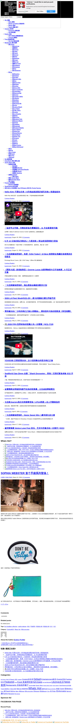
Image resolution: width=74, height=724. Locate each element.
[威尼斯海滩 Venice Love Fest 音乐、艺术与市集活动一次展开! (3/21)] (24, 469)
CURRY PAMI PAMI (6, 477)
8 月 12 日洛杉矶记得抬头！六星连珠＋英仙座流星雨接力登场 (31, 241)
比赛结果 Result (16, 171)
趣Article (69, 691)
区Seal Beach (16, 134)
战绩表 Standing (17, 173)
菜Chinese (15, 49)
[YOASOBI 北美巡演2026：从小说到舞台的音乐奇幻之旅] (21, 460)
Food (15, 682)
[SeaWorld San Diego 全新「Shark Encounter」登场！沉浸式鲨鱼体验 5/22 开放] (28, 462)
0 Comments (26, 201)
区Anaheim (15, 75)
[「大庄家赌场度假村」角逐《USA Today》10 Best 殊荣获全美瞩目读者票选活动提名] (29, 449)
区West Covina (16, 145)
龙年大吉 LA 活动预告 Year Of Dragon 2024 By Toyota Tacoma (23, 188)
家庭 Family (60, 689)
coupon (20, 679)
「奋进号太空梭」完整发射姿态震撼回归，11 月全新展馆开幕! (31, 228)
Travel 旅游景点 (5, 689)
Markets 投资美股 (13, 184)
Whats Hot (17, 629)
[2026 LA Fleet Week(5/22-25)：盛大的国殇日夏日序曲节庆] (22, 455)
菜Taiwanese (16, 67)
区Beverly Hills (16, 79)
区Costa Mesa (16, 91)
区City (10, 72)
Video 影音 (13, 689)
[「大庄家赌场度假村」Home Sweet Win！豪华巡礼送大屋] (21, 467)
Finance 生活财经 (10, 183)
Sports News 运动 (10, 162)
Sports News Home (47, 685)
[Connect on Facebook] (44, 722)
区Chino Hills (16, 88)
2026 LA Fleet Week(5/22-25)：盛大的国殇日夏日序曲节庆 (30, 298)
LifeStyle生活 (57, 682)
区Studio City (16, 136)
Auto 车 (8, 679)
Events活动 (61, 679)
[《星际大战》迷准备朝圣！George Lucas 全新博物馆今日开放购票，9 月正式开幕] (28, 451)
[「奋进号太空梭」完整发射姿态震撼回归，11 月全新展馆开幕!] (23, 446)
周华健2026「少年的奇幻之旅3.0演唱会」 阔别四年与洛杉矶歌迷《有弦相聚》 (38, 311)
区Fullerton (15, 98)
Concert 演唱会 (12, 37)
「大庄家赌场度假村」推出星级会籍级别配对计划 (26, 285)
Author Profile (19, 640)
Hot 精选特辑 (8, 159)
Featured (9, 682)
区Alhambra (15, 74)
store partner (56, 685)
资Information (61, 691)
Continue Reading (9, 198)
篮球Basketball (12, 174)
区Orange (15, 122)
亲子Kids (53, 691)
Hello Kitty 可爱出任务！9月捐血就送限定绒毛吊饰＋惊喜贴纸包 (32, 192)
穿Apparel (36, 691)
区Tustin (14, 140)
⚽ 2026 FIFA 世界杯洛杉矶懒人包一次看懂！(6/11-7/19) (29, 324)
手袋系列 (32, 626)
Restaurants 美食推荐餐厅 (17, 685)
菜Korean (15, 60)
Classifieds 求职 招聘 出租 (12, 161)
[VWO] (26, 11)
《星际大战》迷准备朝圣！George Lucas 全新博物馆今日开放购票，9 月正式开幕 (33, 661)
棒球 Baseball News (14, 179)
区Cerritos (15, 86)
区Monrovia (15, 117)
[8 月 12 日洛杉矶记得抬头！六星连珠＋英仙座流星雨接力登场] (23, 448)
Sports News (39, 685)
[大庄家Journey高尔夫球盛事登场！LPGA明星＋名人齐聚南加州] (23, 465)
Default (37, 679)
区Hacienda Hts (16, 103)
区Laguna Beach (17, 107)
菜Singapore (16, 65)
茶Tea (10, 148)
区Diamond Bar (16, 93)
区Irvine (14, 105)
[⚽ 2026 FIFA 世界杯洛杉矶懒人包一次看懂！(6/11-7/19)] (21, 458)
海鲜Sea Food (16, 63)
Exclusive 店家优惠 (14, 30)
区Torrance (15, 138)
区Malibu (15, 115)
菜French (15, 53)
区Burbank (15, 84)
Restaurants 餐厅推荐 (11, 42)
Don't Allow (40, 11)
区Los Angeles (16, 114)
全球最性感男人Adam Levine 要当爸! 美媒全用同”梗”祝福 (17, 644)
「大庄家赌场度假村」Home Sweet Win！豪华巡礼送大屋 (30, 415)
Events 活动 (8, 34)
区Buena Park (16, 82)
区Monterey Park (17, 119)
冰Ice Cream (12, 152)
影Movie (68, 689)
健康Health (45, 689)
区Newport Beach (17, 121)
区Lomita (15, 112)
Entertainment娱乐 (48, 679)
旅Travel (7, 691)
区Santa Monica (17, 133)
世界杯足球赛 (12, 164)
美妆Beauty (43, 691)
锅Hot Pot (11, 155)
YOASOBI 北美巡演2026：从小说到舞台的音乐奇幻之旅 (29, 360)
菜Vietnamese (16, 70)
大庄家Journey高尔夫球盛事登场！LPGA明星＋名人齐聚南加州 (32, 402)
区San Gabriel (16, 129)
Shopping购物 (32, 685)
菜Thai (14, 68)
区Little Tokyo (16, 110)
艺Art (48, 691)
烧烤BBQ (15, 48)
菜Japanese (15, 58)
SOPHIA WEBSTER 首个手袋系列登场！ (25, 473)
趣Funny (4, 694)
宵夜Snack (11, 154)
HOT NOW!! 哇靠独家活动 (15, 35)
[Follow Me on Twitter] (27, 722)
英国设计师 (39, 626)
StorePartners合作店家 (11, 186)
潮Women (21, 691)
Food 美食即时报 (9, 39)
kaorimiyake (8, 201)
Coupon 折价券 (9, 29)
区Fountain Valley (17, 96)
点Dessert (11, 157)
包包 (28, 626)
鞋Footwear (17, 693)
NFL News (11, 181)
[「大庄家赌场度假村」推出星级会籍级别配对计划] (19, 453)
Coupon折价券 (27, 679)
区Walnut (15, 143)
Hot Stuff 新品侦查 (13, 41)
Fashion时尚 (10, 629)
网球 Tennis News (13, 178)
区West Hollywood (17, 147)
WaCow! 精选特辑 (22, 689)
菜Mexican (15, 62)
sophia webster (22, 626)
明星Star (12, 691)
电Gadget (11, 693)
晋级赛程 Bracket (17, 168)
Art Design (3, 679)
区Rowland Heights (18, 128)
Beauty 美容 (13, 679)
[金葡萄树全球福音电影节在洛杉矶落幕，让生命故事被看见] (22, 463)
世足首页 (14, 166)
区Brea (14, 81)
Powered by (21, 11)
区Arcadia (15, 77)
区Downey (15, 95)
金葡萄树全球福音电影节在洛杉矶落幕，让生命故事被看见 (30, 389)
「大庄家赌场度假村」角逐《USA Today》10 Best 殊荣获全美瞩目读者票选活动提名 (34, 659)
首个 (51, 626)
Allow (51, 11)
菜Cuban (14, 51)
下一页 (5, 604)
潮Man (17, 691)
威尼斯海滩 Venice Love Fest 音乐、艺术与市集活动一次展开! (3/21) (34, 428)
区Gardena (15, 100)
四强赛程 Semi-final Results (20, 169)
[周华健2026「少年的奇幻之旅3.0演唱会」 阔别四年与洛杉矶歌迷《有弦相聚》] (27, 456)
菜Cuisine (11, 44)
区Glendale (15, 101)
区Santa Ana (16, 131)
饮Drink (10, 150)
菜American (15, 46)
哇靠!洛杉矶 (6, 720)
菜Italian (14, 56)
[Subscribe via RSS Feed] (10, 722)
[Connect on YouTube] (61, 722)
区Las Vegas (16, 108)
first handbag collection (10, 626)
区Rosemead (16, 126)
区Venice (15, 141)
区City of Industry (17, 89)
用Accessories (25, 629)
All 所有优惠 (12, 32)
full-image (37, 682)
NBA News (15, 176)
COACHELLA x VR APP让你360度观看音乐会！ (15, 643)
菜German (15, 55)
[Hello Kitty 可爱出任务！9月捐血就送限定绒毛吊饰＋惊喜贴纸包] (23, 444)
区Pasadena (15, 124)
